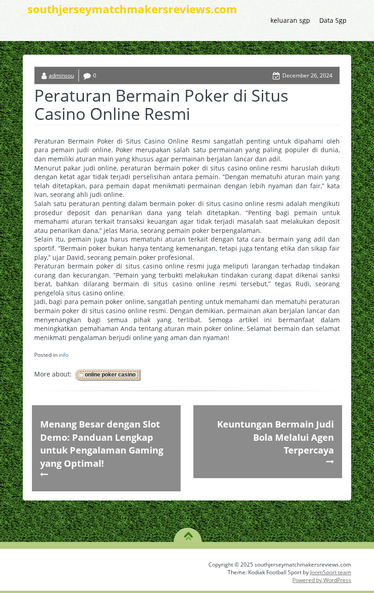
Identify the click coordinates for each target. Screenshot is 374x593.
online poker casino (110, 374)
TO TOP (188, 533)
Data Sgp (333, 20)
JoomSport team (330, 572)
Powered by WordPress (321, 580)
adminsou (61, 75)
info (63, 355)
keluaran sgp (290, 20)
